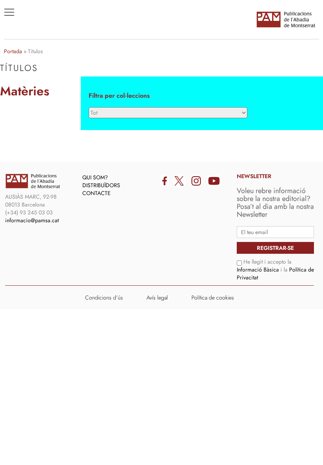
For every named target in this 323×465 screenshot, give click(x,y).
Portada (13, 51)
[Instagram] (196, 181)
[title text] (285, 19)
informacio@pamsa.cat (32, 220)
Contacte (96, 193)
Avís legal (157, 297)
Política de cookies (212, 297)
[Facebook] (164, 181)
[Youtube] (214, 181)
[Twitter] (179, 181)
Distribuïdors (101, 185)
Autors (20, 95)
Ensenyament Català (43, 107)
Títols (18, 83)
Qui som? (95, 177)
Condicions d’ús (104, 297)
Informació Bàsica (258, 269)
